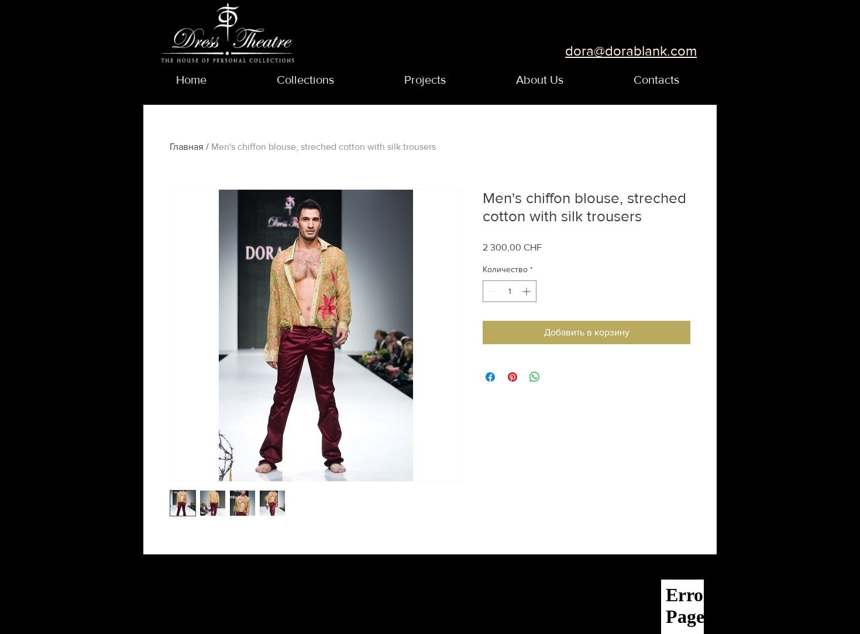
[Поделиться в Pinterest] (512, 377)
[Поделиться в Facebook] (490, 377)
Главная (187, 147)
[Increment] (527, 291)
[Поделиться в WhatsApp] (535, 377)
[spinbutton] (509, 291)
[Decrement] (491, 291)
